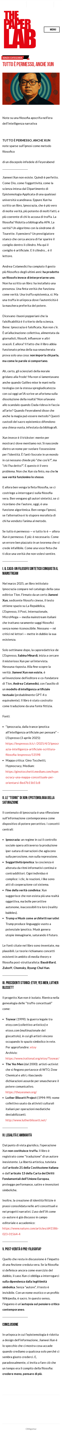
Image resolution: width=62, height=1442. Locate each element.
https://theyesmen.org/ (21, 1092)
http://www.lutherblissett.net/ (26, 1120)
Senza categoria (12, 58)
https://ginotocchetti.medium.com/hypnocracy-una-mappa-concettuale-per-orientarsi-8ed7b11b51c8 (32, 777)
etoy (33, 1047)
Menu (52, 29)
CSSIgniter (31, 1429)
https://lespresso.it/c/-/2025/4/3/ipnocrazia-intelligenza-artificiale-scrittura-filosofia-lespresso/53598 (32, 749)
